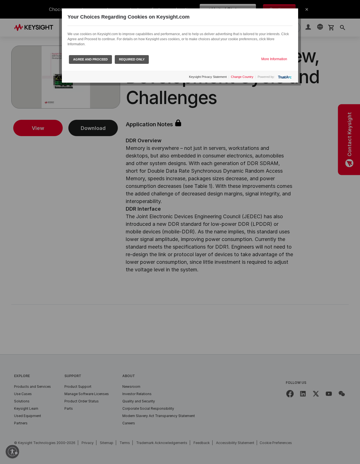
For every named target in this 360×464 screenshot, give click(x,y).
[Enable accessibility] (12, 451)
